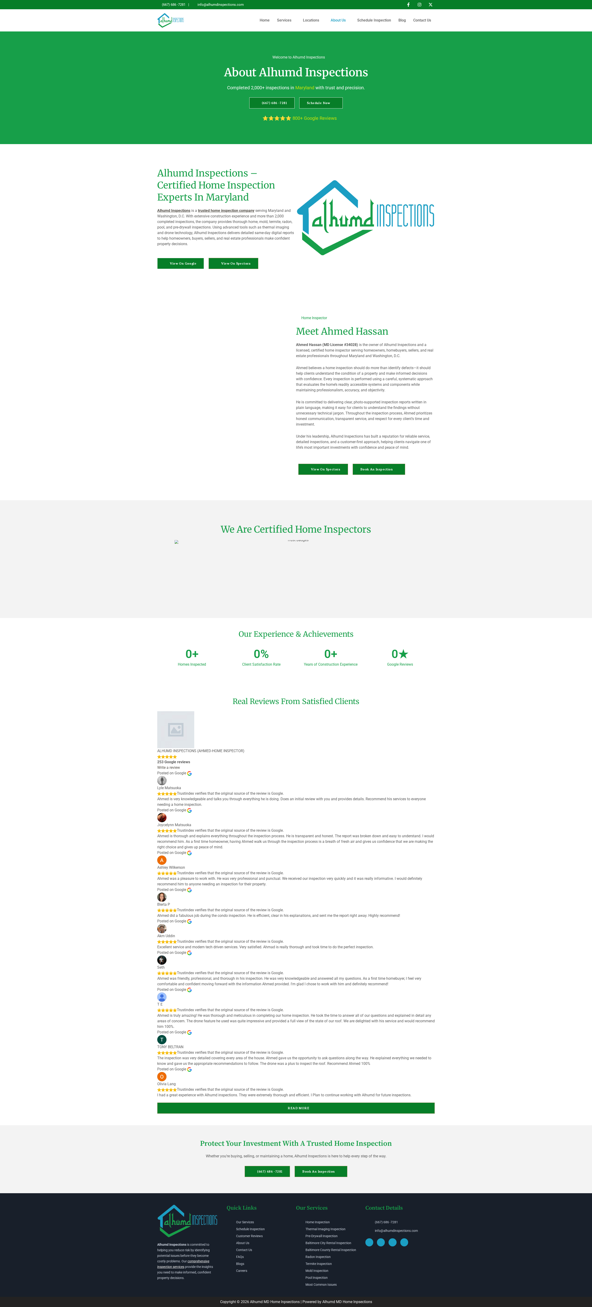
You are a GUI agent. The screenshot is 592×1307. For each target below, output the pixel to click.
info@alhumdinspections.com (220, 5)
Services (284, 20)
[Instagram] (419, 4)
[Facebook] (408, 4)
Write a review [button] (168, 767)
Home (265, 20)
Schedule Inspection (374, 20)
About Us (338, 20)
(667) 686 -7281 (173, 5)
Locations (311, 20)
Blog (402, 20)
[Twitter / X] (430, 4)
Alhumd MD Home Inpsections (275, 1302)
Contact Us (422, 20)
